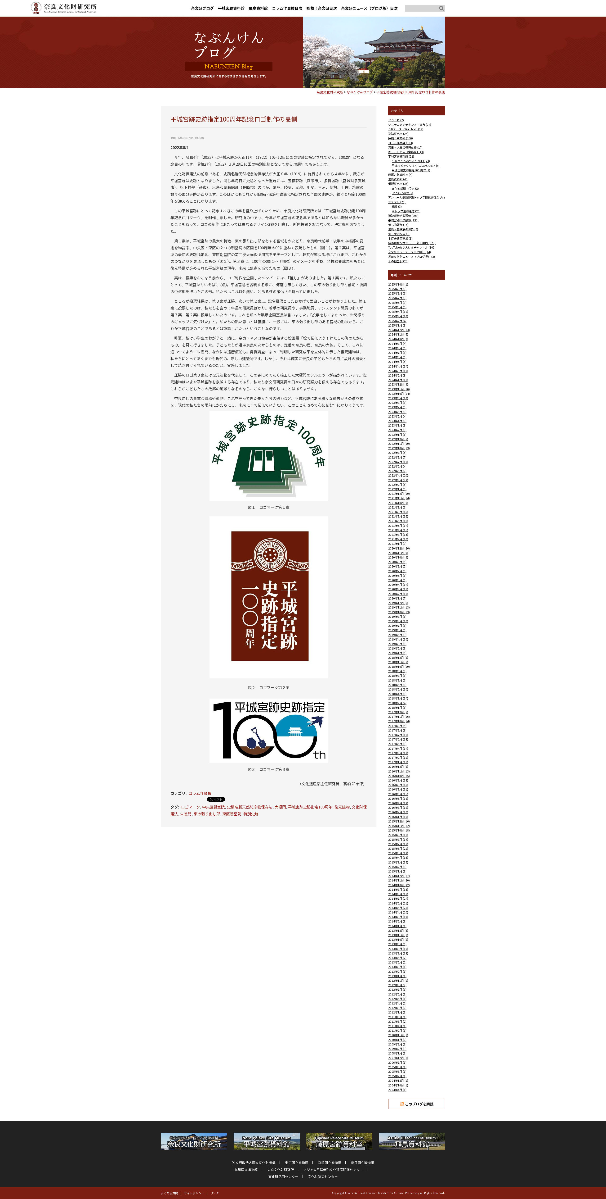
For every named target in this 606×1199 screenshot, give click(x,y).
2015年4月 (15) (398, 857)
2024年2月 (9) (397, 375)
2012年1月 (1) (397, 1012)
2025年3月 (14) (398, 316)
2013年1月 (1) (397, 976)
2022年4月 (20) (398, 475)
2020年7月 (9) (397, 571)
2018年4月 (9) (397, 694)
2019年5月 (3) (397, 635)
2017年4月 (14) (398, 748)
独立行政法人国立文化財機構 (253, 1162)
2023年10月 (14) (399, 393)
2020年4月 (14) (398, 584)
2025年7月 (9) (397, 298)
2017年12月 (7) (398, 712)
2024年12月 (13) (399, 330)
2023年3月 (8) (397, 425)
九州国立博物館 (246, 1169)
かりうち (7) (396, 120)
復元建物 (342, 807)
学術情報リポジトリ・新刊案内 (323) (412, 243)
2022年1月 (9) (397, 489)
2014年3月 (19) (398, 917)
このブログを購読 (419, 1103)
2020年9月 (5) (397, 562)
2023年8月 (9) (397, 402)
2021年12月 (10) (399, 493)
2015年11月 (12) (399, 826)
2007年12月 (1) (398, 1058)
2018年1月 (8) (397, 707)
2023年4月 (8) (397, 421)
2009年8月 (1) (397, 1044)
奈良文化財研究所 (330, 92)
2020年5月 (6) (397, 580)
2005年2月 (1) (397, 1076)
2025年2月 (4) (397, 321)
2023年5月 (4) (397, 416)
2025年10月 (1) (398, 284)
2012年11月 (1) (398, 980)
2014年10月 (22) (399, 885)
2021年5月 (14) (398, 525)
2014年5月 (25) (398, 908)
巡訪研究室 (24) (398, 134)
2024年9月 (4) (397, 343)
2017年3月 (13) (398, 753)
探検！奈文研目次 (322, 8)
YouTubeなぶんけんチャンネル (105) (412, 247)
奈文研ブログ (202, 8)
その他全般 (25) (398, 261)
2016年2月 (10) (398, 812)
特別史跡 (250, 814)
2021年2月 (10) (398, 539)
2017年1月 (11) (398, 762)
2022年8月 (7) (397, 457)
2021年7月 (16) (398, 516)
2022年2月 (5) (397, 484)
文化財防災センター (323, 1176)
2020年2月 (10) (398, 594)
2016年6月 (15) (398, 794)
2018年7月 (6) (397, 680)
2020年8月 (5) (397, 566)
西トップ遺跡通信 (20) (406, 211)
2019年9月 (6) (397, 616)
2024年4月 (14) (398, 366)
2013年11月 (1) (398, 935)
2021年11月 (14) (399, 498)
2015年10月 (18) (399, 830)
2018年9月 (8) (397, 671)
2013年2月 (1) (397, 971)
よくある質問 (169, 1193)
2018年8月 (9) (397, 675)
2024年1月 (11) (398, 380)
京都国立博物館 (329, 1162)
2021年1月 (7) (397, 543)
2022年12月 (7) (398, 439)
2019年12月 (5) (398, 603)
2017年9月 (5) (397, 726)
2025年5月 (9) (397, 307)
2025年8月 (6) (397, 293)
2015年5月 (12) (398, 853)
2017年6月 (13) (398, 739)
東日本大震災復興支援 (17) (405, 147)
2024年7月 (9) (397, 352)
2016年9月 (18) (398, 780)
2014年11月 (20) (399, 880)
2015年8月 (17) (398, 839)
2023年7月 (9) (397, 407)
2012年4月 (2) (397, 1003)
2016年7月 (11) (398, 789)
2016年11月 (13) (399, 771)
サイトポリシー (194, 1193)
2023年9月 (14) (398, 398)
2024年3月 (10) (398, 371)
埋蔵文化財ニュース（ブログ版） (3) (411, 256)
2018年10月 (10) (399, 666)
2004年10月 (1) (398, 1085)
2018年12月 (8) (398, 657)
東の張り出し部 (207, 814)
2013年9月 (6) (397, 944)
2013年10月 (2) (398, 939)
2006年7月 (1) (397, 1062)
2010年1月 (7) (397, 1040)
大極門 (280, 807)
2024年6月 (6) (397, 357)
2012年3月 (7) (397, 1008)
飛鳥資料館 (258, 8)
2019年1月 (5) (397, 653)
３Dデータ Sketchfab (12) (405, 129)
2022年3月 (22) (398, 480)
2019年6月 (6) (397, 630)
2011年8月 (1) (397, 1017)
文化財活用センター (283, 1176)
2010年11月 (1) (398, 1035)
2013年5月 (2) (397, 962)
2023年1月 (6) (397, 434)
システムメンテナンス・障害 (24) (409, 125)
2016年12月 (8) (398, 766)
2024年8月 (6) (397, 348)
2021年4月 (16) (398, 530)
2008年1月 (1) (397, 1053)
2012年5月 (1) (397, 999)
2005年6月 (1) (397, 1071)
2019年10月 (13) (399, 612)
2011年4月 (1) (397, 1026)
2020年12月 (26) (399, 548)
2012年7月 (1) (397, 989)
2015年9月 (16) (398, 835)
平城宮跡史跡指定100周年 (310, 807)
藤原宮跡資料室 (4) (400, 175)
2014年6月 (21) (398, 903)
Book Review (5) (402, 193)
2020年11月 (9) (398, 553)
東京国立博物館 (296, 1162)
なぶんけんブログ (360, 92)
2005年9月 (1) (397, 1067)
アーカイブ (405, 275)
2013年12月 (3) (398, 930)
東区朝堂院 (231, 814)
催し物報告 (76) (398, 225)
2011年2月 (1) (397, 1030)
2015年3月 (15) (398, 862)
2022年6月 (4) (397, 466)
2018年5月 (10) (398, 689)
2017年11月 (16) (399, 716)
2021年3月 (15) (398, 534)
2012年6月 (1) (397, 994)
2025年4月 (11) (398, 311)
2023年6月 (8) (397, 412)
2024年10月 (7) (398, 339)
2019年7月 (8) (397, 625)
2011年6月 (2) (397, 1021)
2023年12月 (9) (398, 384)
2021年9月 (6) (397, 507)
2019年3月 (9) (397, 644)
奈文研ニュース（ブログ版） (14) (409, 252)
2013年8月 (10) (398, 949)
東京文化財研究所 (280, 1169)
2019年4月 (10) (398, 639)
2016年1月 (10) (398, 817)
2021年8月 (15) (398, 512)
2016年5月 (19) (398, 798)
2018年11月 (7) (398, 662)
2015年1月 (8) (397, 871)
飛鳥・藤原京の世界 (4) (403, 229)
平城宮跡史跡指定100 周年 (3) (411, 170)
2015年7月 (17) (398, 844)
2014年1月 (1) (397, 926)
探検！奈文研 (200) (400, 138)
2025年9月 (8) (397, 289)
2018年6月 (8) (397, 685)
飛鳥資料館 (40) (398, 179)
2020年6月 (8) (397, 575)
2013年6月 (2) (397, 958)
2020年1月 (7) (397, 598)
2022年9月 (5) (397, 452)
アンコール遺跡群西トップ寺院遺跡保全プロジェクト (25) (416, 199)
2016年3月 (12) (398, 807)
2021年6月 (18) (398, 521)
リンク (214, 1193)
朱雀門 (186, 814)
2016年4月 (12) (398, 803)
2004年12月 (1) (398, 1080)
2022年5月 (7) (397, 471)
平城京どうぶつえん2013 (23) (411, 161)
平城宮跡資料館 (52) (401, 156)
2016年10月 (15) (399, 776)
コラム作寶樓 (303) (400, 143)
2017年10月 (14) (399, 721)
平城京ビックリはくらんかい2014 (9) (416, 166)
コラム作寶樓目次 (287, 8)
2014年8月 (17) (398, 894)
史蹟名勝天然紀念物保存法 (249, 807)
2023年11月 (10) (399, 389)
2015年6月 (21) (398, 848)
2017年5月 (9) (397, 744)
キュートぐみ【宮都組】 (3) (406, 152)
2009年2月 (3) (397, 1049)
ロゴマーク (190, 807)
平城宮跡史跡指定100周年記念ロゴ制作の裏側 (410, 92)
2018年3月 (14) (398, 698)
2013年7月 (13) (398, 953)
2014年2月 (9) (397, 921)
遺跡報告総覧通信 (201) (403, 215)
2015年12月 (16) (399, 821)
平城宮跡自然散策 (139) (403, 220)
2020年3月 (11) (398, 589)
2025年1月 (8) (397, 325)
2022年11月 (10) (399, 443)
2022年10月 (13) (399, 448)
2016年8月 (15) (398, 785)
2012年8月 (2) (397, 985)
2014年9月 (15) (398, 889)
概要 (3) (397, 206)
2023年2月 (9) (397, 430)
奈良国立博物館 (362, 1162)
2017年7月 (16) (398, 735)
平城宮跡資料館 (231, 8)
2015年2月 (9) (397, 867)
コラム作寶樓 (200, 793)
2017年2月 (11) (398, 757)
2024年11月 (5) (398, 334)
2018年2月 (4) (397, 703)
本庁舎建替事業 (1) (400, 238)
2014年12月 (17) (399, 876)
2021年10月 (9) (398, 503)
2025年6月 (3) (397, 302)
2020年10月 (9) (398, 557)
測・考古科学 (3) (399, 234)
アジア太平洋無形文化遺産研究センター (333, 1169)
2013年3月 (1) (397, 967)
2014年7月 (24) (398, 898)
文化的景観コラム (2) (405, 188)
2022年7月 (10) (398, 462)
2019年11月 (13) (399, 607)
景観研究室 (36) (398, 184)
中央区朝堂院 (213, 807)
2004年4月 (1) (397, 1090)
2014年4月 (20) (398, 912)
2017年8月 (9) (397, 730)
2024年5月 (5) (397, 361)
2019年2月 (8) (397, 648)
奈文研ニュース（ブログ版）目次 (369, 8)
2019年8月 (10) (398, 621)
